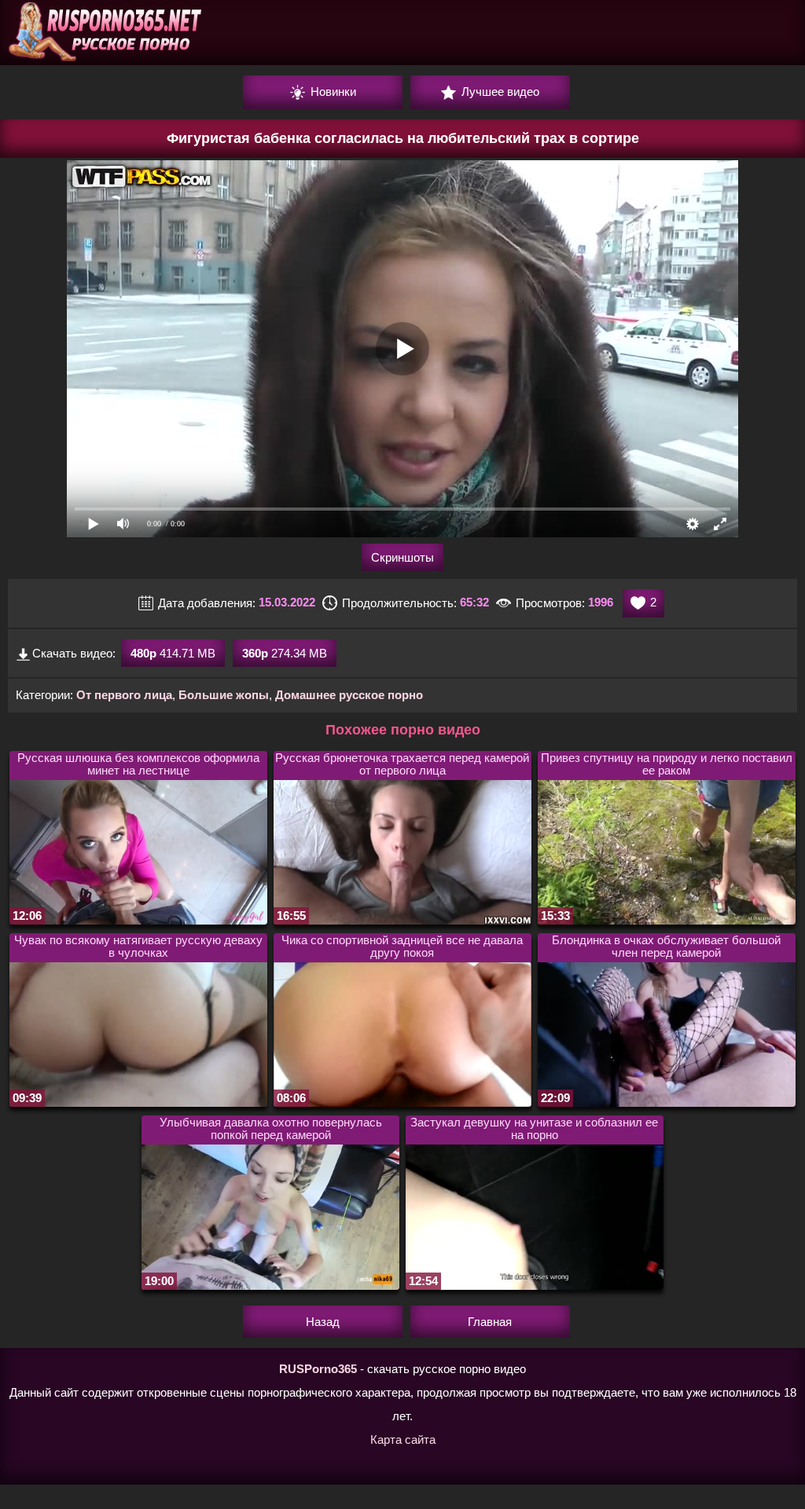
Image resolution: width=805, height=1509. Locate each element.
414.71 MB (172, 653)
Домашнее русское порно (349, 694)
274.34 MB (284, 653)
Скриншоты (402, 557)
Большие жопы (223, 694)
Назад (323, 1321)
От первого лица (124, 694)
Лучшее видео (498, 91)
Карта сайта (403, 1439)
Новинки (331, 91)
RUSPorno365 (318, 1368)
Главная (490, 1321)
